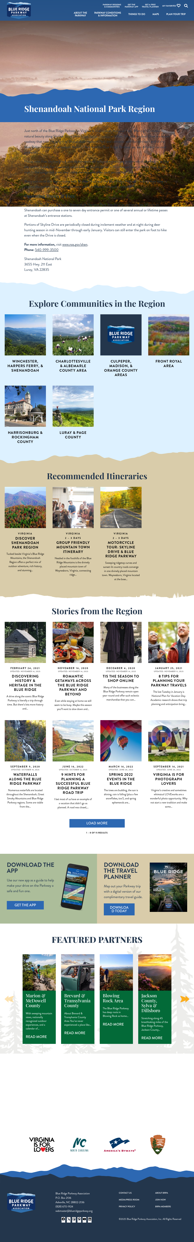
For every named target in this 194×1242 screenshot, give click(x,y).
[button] (184, 999)
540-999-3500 (47, 249)
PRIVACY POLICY (127, 1206)
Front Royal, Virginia (95, 136)
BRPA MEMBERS (163, 1206)
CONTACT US (125, 1192)
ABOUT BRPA (161, 1192)
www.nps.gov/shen (74, 244)
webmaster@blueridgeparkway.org (73, 1211)
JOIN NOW (160, 1199)
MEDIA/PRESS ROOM (129, 1199)
